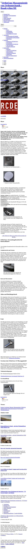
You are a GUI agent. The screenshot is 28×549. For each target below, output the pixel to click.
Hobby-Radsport (7, 18)
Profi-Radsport (6, 19)
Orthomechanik (4, 408)
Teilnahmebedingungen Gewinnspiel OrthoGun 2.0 (12, 376)
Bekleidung (9, 39)
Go (15, 26)
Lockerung (6, 407)
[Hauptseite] (14, 8)
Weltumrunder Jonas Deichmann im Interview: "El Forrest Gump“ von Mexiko (13, 492)
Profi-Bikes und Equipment (9, 15)
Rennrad (5, 28)
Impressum (5, 57)
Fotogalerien (9, 42)
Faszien (2, 407)
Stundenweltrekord (10, 46)
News (7, 30)
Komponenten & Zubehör (12, 36)
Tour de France (9, 45)
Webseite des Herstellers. (14, 358)
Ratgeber (5, 16)
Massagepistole (17, 407)
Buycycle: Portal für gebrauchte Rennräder (11, 448)
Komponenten (9, 32)
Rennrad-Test (6, 14)
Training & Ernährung (11, 50)
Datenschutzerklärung (8, 58)
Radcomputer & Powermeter (12, 37)
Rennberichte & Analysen (12, 44)
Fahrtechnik (9, 54)
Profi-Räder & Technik (11, 33)
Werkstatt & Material (11, 53)
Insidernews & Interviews (12, 41)
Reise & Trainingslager (8, 20)
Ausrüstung (6, 35)
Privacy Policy (10, 534)
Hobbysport (6, 48)
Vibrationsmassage (5, 410)
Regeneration (20, 408)
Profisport (5, 40)
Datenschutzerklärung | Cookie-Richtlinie (12, 513)
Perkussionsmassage (12, 408)
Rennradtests (9, 31)
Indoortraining (9, 51)
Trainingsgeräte (4, 80)
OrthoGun (23, 407)
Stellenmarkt (6, 22)
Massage (11, 407)
